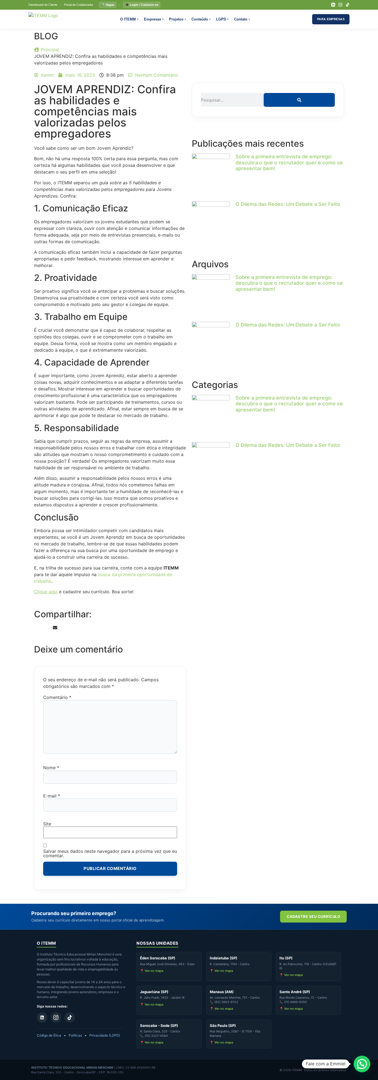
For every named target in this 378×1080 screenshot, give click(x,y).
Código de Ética (49, 1035)
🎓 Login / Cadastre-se (141, 4)
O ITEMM (129, 19)
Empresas (154, 19)
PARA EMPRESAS (331, 19)
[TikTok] (347, 5)
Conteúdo (201, 19)
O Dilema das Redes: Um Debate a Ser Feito (287, 204)
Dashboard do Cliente (43, 4)
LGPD (222, 19)
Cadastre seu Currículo (313, 916)
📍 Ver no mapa (151, 971)
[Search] (299, 100)
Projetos (177, 19)
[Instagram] (340, 5)
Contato (242, 19)
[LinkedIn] (333, 5)
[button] (35, 627)
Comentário (57, 697)
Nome (51, 767)
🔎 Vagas (107, 4)
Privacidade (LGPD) (104, 1035)
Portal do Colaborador (78, 4)
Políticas (75, 1035)
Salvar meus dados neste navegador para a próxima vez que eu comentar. (110, 853)
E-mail (51, 796)
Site (47, 824)
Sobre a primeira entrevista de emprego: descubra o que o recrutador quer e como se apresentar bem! (289, 162)
